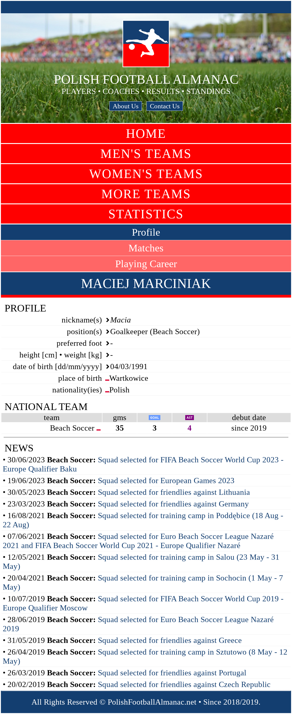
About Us (125, 106)
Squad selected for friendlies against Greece (170, 640)
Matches (146, 248)
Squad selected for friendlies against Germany (173, 503)
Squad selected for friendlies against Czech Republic (184, 684)
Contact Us (165, 106)
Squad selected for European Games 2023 (166, 480)
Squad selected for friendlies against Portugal (172, 672)
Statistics (146, 214)
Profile (146, 232)
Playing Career (146, 263)
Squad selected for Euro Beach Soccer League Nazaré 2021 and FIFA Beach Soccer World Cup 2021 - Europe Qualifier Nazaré (138, 541)
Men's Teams (146, 154)
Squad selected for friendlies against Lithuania (174, 492)
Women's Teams (146, 174)
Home (146, 133)
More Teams (146, 194)
